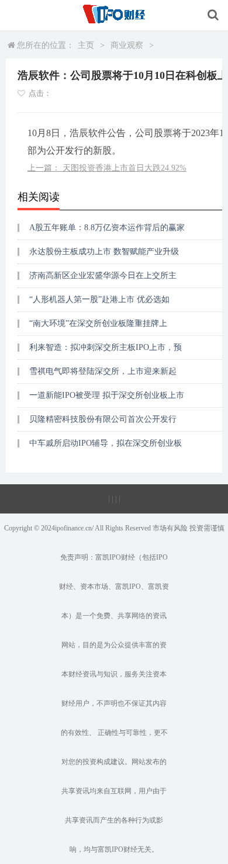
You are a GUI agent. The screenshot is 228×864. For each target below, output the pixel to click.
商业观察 (126, 45)
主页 (86, 45)
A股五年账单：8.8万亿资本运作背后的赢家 (107, 227)
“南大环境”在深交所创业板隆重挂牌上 (98, 323)
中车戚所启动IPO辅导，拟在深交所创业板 (105, 443)
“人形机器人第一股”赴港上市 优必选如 (99, 299)
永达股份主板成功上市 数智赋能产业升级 (104, 251)
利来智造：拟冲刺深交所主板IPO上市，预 (105, 347)
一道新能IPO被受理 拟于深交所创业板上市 (106, 395)
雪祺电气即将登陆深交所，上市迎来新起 (103, 371)
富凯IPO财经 (115, 557)
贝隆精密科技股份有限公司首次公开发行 (103, 419)
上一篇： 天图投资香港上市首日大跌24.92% (106, 168)
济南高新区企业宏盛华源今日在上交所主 (103, 275)
